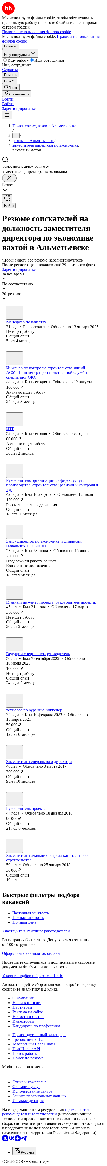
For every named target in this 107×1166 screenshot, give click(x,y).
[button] (8, 99)
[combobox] (26, 166)
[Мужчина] (14, 313)
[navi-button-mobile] (7, 115)
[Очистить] (9, 178)
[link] (11, 87)
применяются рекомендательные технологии (45, 1111)
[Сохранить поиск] (7, 198)
